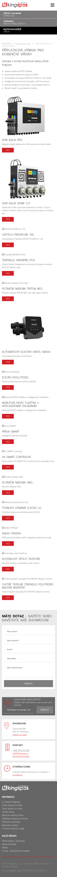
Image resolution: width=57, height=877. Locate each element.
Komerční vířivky (9, 844)
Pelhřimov (42, 870)
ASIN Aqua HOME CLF (28, 190)
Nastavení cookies (10, 825)
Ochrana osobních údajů (13, 828)
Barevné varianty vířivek (12, 815)
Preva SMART (28, 434)
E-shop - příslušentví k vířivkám (16, 850)
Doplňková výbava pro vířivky (15, 818)
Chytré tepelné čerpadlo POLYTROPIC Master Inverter (28, 588)
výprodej (14, 22)
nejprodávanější (12, 30)
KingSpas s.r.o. (16, 863)
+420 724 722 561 (21, 750)
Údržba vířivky (8, 811)
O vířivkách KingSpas (11, 802)
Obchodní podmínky (11, 821)
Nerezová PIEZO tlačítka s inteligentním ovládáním (28, 407)
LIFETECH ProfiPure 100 (28, 237)
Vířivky (5, 847)
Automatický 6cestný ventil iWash (28, 335)
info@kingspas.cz (20, 753)
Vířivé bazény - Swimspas (13, 840)
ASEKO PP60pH (28, 536)
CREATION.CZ (31, 870)
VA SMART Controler (28, 459)
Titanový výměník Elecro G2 (28, 510)
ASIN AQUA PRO (28, 123)
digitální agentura (17, 870)
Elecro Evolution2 (28, 380)
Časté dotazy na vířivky (12, 808)
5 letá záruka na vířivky (12, 805)
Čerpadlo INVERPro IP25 (28, 264)
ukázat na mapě (20, 734)
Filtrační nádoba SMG (28, 485)
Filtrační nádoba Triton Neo (28, 291)
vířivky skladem (12, 14)
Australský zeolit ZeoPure (28, 561)
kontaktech (18, 774)
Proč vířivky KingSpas (23, 43)
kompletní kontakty (21, 756)
